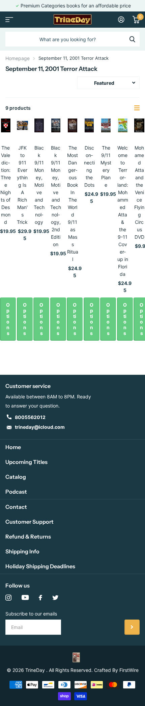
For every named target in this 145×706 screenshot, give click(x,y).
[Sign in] (121, 19)
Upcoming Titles (26, 462)
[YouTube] (25, 598)
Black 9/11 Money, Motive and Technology (39, 185)
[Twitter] (55, 598)
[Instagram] (8, 598)
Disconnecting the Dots (89, 166)
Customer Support (29, 521)
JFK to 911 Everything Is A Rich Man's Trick (22, 185)
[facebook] (40, 598)
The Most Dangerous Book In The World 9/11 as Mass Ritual (72, 203)
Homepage (17, 58)
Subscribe (132, 627)
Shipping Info (22, 551)
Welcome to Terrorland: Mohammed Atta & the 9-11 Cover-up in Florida (122, 211)
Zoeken (132, 39)
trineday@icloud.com (40, 427)
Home (13, 447)
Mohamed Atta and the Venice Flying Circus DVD (139, 192)
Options (8, 319)
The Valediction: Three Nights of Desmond (5, 185)
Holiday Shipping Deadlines (40, 566)
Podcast (16, 491)
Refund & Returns (28, 536)
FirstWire (129, 670)
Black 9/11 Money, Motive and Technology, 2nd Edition (55, 196)
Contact (16, 506)
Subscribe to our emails (31, 614)
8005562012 (30, 417)
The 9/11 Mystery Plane (105, 166)
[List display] (137, 108)
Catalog (15, 476)
